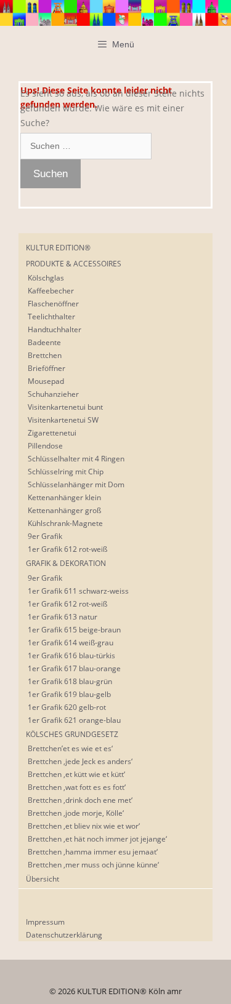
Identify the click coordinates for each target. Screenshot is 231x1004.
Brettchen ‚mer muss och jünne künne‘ (93, 864)
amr (174, 991)
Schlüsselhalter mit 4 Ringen (76, 458)
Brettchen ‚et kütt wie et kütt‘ (76, 774)
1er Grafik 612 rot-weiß (67, 549)
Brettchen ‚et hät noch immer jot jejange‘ (97, 839)
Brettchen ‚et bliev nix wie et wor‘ (84, 826)
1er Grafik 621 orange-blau (74, 720)
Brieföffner (46, 368)
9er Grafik (45, 536)
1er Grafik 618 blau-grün (70, 681)
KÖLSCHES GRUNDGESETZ (72, 734)
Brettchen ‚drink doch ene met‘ (80, 800)
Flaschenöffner (53, 303)
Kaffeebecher (51, 290)
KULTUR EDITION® (58, 247)
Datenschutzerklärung (64, 935)
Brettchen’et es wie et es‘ (70, 748)
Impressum (45, 922)
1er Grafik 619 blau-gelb (69, 694)
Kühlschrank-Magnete (65, 523)
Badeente (44, 342)
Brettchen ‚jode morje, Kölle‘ (76, 813)
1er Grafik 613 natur (62, 617)
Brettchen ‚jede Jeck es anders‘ (80, 761)
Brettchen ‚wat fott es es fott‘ (77, 787)
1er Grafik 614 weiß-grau (70, 642)
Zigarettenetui (52, 433)
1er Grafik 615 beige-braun (74, 629)
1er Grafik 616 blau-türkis (71, 655)
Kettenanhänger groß (64, 510)
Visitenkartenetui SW (63, 420)
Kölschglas (46, 278)
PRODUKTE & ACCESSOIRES (73, 263)
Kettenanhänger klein (64, 497)
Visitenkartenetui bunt (65, 407)
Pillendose (45, 445)
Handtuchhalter (54, 329)
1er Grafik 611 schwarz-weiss (78, 591)
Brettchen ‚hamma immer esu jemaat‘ (93, 852)
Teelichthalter (51, 316)
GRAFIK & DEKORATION (66, 563)
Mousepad (46, 381)
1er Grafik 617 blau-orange (74, 668)
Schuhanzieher (53, 394)
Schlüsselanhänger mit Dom (76, 484)
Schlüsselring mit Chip (65, 471)
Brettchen (45, 355)
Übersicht (42, 879)
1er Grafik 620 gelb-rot (67, 707)
